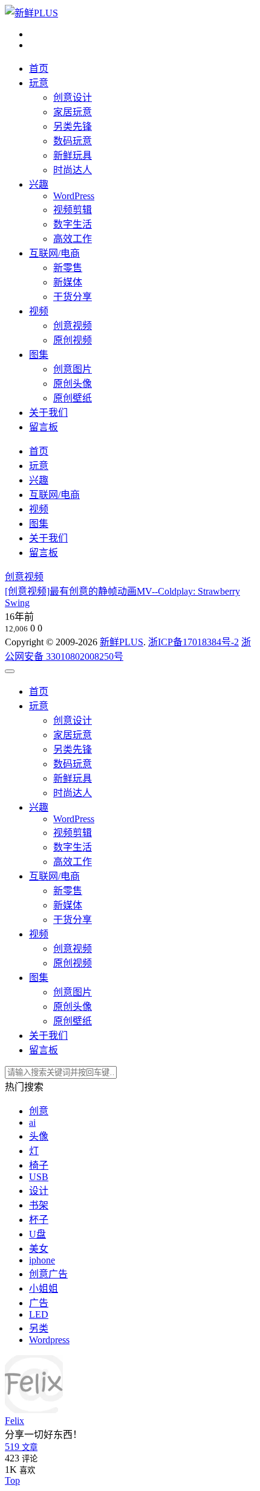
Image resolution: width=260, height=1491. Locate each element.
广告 (38, 1303)
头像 (38, 1136)
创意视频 (72, 326)
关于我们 (48, 412)
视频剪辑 (72, 210)
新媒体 (67, 282)
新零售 (67, 268)
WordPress (73, 196)
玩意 (38, 83)
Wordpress (49, 1340)
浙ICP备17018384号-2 (193, 642)
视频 (38, 311)
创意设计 (72, 97)
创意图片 (72, 369)
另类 (38, 1328)
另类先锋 (72, 126)
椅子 (38, 1165)
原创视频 (72, 340)
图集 (38, 355)
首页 (38, 68)
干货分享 (72, 297)
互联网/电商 (54, 253)
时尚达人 (72, 170)
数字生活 (72, 224)
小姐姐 (43, 1288)
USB (38, 1177)
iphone (42, 1260)
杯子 (38, 1220)
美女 (38, 1249)
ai (32, 1122)
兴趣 (38, 184)
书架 (38, 1205)
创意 (38, 1111)
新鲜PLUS (121, 642)
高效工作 (72, 239)
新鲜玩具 (72, 155)
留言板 (43, 427)
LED (38, 1314)
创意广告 (48, 1274)
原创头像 (72, 383)
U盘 (37, 1234)
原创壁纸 (72, 398)
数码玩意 (72, 141)
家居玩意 (72, 112)
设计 (38, 1191)
